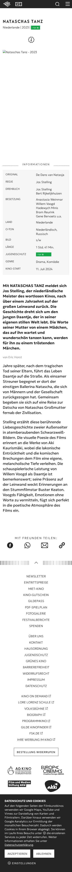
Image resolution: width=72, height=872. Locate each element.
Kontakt (36, 642)
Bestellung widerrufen (36, 752)
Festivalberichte (36, 620)
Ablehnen (43, 853)
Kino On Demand (34, 696)
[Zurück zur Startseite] (6, 4)
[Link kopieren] (62, 545)
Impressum (36, 679)
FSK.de (34, 733)
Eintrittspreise (36, 582)
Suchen (57, 4)
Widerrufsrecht (36, 673)
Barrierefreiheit (36, 667)
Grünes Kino (36, 661)
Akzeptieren (17, 853)
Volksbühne (34, 708)
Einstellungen (23, 863)
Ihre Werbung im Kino (34, 740)
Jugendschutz (36, 655)
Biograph (34, 715)
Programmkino (34, 721)
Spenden (36, 626)
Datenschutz (36, 686)
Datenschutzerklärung (19, 845)
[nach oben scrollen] (36, 563)
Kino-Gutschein (36, 595)
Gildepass (36, 601)
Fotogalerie (36, 613)
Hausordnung (36, 648)
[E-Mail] (44, 545)
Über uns (36, 636)
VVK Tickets (19, 4)
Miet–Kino (36, 589)
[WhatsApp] (27, 545)
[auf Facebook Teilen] (10, 545)
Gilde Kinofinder (34, 727)
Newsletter (36, 576)
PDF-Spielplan (36, 607)
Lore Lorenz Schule (34, 702)
